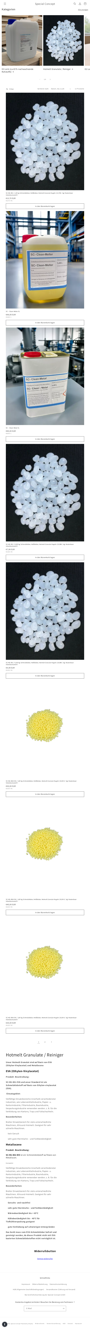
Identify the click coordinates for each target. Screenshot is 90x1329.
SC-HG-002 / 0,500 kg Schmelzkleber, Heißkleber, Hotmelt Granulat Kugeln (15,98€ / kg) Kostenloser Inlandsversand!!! (40, 545)
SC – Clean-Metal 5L (12, 428)
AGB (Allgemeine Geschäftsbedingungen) (28, 1289)
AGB (64, 1323)
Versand (70, 1323)
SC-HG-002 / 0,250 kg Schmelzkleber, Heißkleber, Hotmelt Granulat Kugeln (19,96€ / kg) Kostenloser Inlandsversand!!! (40, 664)
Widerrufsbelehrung (40, 1284)
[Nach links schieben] (39, 79)
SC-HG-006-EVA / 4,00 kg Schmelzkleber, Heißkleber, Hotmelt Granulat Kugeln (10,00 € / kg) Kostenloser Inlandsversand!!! (41, 900)
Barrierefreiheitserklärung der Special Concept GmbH (45, 1295)
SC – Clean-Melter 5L (13, 311)
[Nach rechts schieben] (50, 79)
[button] (5, 3)
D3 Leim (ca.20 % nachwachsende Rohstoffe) (17, 70)
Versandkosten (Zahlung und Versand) (60, 1289)
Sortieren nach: (43, 89)
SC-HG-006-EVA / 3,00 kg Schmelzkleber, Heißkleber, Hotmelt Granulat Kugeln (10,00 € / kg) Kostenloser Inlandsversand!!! (41, 1019)
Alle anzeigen (83, 10)
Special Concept (16, 1323)
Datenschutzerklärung (58, 1284)
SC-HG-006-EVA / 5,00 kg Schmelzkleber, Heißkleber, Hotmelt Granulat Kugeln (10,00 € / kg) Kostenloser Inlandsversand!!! (41, 782)
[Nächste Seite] (51, 1042)
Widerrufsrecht (39, 1323)
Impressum (26, 1284)
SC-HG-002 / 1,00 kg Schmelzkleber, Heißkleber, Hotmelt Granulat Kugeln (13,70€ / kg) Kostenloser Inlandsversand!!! (39, 194)
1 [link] (38, 1042)
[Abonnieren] (63, 1308)
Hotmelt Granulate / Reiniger (57, 69)
